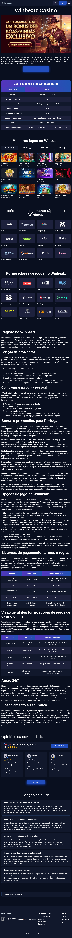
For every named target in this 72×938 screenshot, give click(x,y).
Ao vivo (25, 147)
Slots (61, 147)
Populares (8, 147)
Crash (43, 147)
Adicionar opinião (59, 745)
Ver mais (36, 782)
